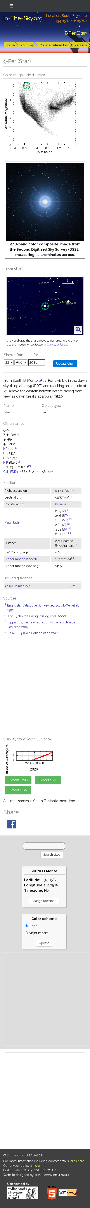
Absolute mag (14, 586)
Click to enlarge (57, 344)
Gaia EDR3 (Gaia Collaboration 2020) (33, 633)
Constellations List (54, 45)
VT (65, 520)
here (36, 1165)
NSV (6, 458)
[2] (29, 466)
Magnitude (12, 522)
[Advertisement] (45, 688)
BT (65, 515)
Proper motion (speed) (21, 559)
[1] (16, 447)
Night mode (38, 933)
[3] (18, 461)
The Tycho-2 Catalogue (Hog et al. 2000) (37, 616)
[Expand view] (78, 329)
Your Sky (27, 45)
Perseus (60, 504)
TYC (6, 467)
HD (5, 453)
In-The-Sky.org (23, 18)
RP (64, 534)
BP (65, 529)
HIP (5, 462)
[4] (52, 470)
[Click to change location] (40, 380)
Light (32, 926)
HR (5, 448)
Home (10, 45)
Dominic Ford (17, 1155)
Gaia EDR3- (11, 471)
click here (77, 1161)
